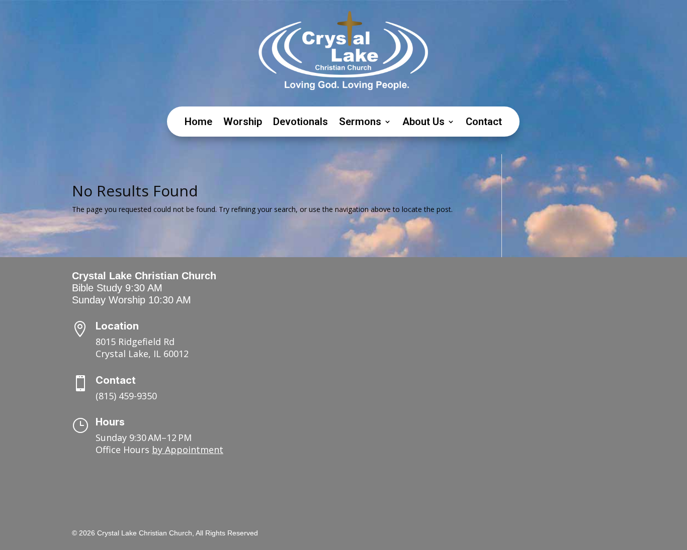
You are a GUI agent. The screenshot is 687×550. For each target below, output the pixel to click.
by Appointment (187, 450)
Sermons (360, 123)
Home (198, 123)
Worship (242, 123)
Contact (484, 123)
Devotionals (300, 123)
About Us (423, 123)
